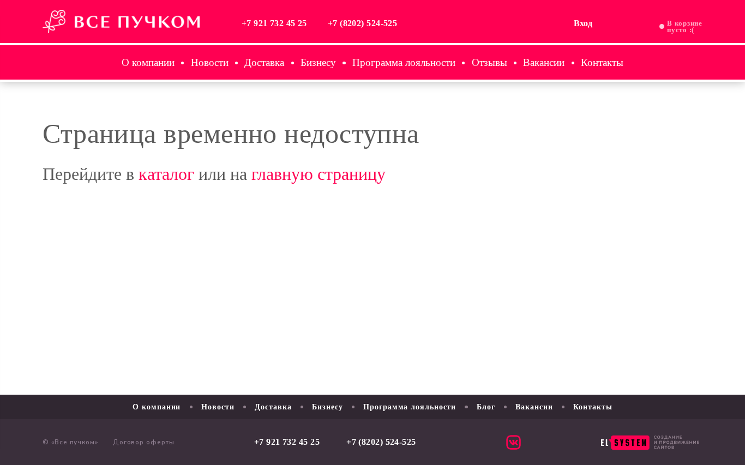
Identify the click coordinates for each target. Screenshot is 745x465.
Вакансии (543, 62)
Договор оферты (144, 442)
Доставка (264, 62)
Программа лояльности (403, 62)
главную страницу (318, 174)
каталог (166, 174)
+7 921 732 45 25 (274, 23)
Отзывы (489, 62)
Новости (210, 62)
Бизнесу (318, 62)
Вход (583, 23)
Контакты (602, 62)
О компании (148, 62)
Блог (486, 406)
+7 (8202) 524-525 (363, 23)
